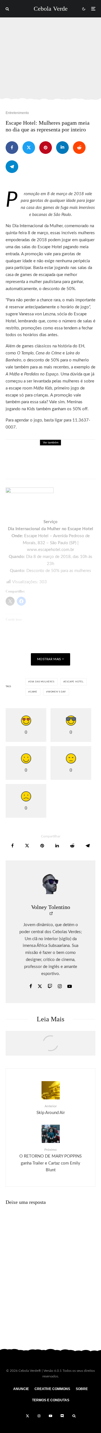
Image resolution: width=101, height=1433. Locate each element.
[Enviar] (79, 147)
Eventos (66, 448)
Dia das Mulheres (42, 682)
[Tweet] (28, 147)
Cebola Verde (51, 9)
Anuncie (21, 1389)
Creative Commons (52, 1389)
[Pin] (45, 147)
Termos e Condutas (50, 1400)
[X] (27, 1416)
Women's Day (57, 692)
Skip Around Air (50, 1109)
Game (33, 692)
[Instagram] (39, 1416)
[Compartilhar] (12, 147)
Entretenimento (17, 113)
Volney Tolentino (50, 907)
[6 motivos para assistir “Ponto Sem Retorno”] (50, 1046)
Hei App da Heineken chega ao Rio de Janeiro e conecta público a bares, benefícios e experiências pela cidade (64, 463)
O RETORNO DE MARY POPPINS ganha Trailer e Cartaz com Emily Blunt (50, 1160)
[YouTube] (50, 1416)
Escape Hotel (74, 682)
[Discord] (62, 1416)
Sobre (82, 1389)
